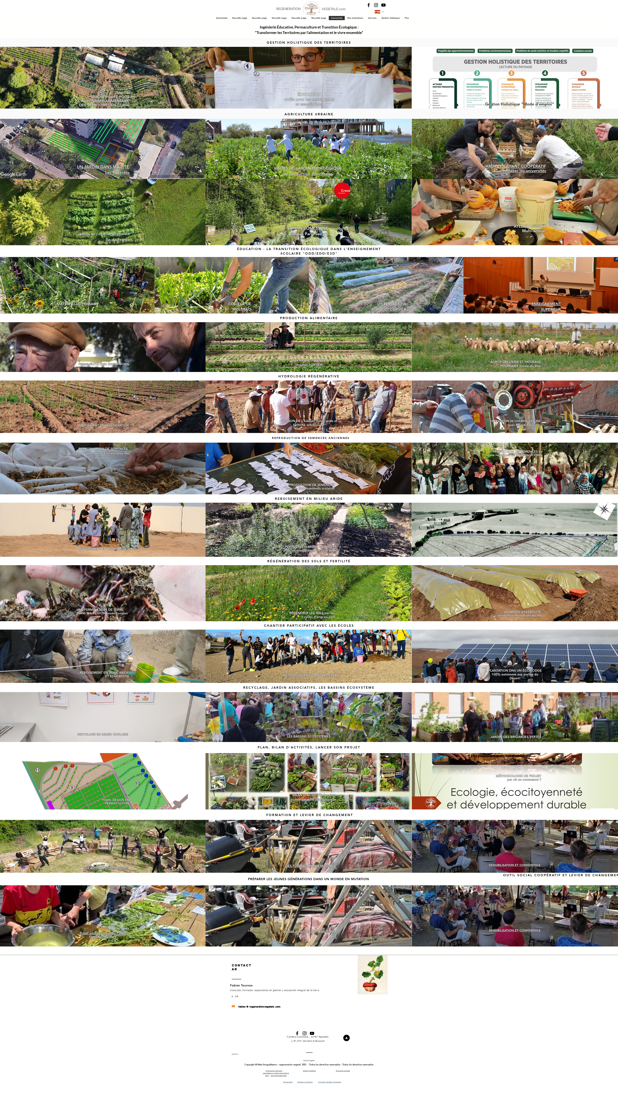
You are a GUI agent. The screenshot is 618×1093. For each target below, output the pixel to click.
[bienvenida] (346, 1038)
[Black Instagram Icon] (376, 5)
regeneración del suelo (274, 1071)
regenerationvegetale (261, 1006)
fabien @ (243, 1006)
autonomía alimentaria (279, 1075)
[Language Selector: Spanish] (379, 11)
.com (277, 1006)
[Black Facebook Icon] (368, 5)
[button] (355, 18)
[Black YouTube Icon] (383, 5)
